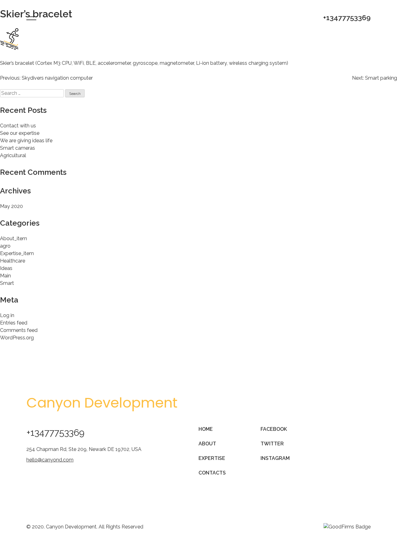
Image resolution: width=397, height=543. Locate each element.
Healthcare (12, 261)
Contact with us (18, 126)
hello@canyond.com (50, 460)
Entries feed (13, 323)
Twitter (272, 444)
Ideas (6, 268)
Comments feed (19, 330)
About (207, 444)
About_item (13, 238)
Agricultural (13, 155)
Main (5, 276)
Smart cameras (17, 148)
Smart (7, 283)
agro (5, 246)
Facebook (274, 429)
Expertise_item (17, 253)
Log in (7, 315)
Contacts (212, 473)
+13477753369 (347, 17)
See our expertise (19, 133)
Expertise (211, 458)
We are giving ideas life (26, 140)
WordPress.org (17, 338)
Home (205, 429)
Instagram (275, 458)
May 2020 (11, 206)
